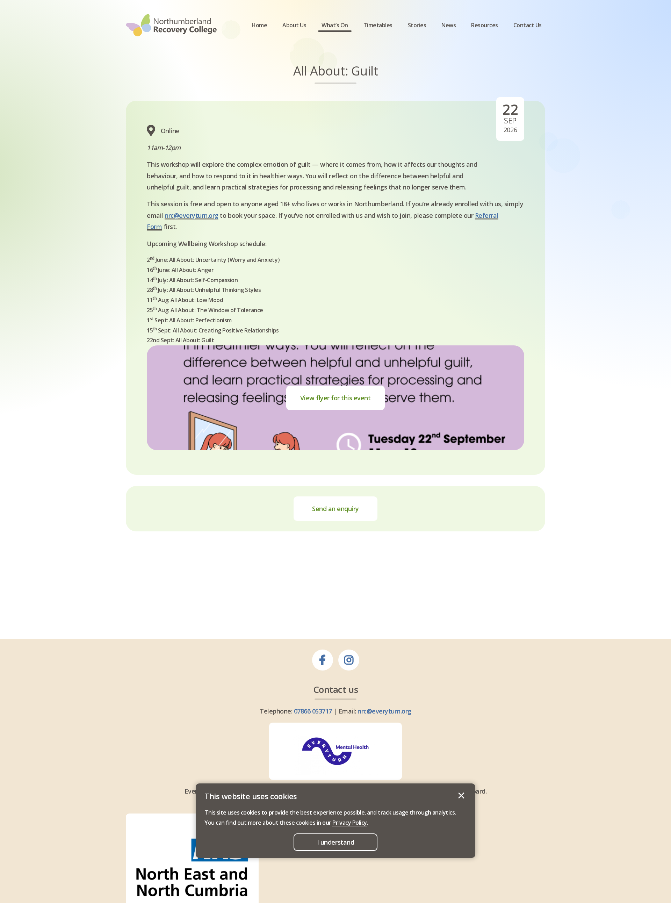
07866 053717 (313, 711)
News (448, 25)
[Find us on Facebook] (322, 660)
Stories (417, 25)
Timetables (377, 25)
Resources (484, 25)
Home (259, 25)
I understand (461, 795)
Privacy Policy (349, 822)
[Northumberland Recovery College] (171, 25)
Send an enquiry (335, 508)
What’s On (335, 25)
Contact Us (527, 25)
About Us (294, 25)
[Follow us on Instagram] (348, 660)
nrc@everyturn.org (191, 215)
